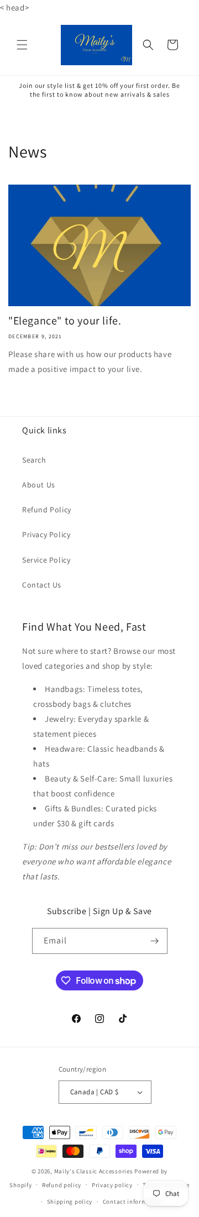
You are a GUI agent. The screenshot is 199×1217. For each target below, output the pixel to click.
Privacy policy (112, 1185)
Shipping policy (70, 1201)
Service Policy (46, 560)
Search (34, 460)
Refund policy (61, 1185)
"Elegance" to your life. (64, 320)
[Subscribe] (155, 941)
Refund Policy (46, 510)
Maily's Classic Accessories (93, 1171)
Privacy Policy (46, 534)
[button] (22, 45)
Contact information (133, 1201)
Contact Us (41, 585)
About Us (38, 485)
